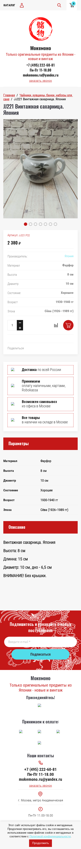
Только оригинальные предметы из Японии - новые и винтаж (40, 56)
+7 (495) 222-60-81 (40, 65)
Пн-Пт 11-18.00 (40, 70)
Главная (9, 95)
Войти (22, 5)
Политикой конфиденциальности (50, 836)
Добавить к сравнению (56, 325)
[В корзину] (68, 325)
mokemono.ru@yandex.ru (40, 75)
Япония (69, 256)
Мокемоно (40, 48)
